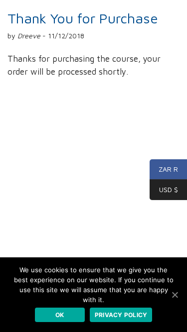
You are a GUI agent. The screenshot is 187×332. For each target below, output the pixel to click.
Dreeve (28, 35)
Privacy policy (121, 315)
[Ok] (175, 295)
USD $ (164, 190)
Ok (59, 315)
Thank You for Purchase (82, 18)
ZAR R (164, 169)
